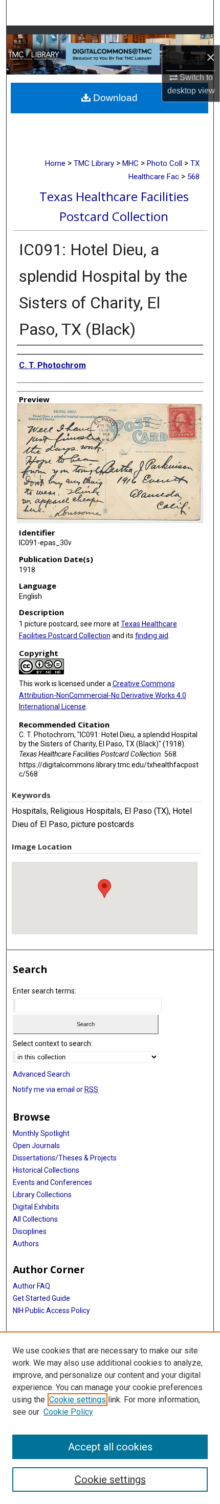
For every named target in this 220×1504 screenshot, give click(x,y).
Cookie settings (77, 1399)
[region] (110, 1417)
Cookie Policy (68, 1412)
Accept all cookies (110, 1447)
